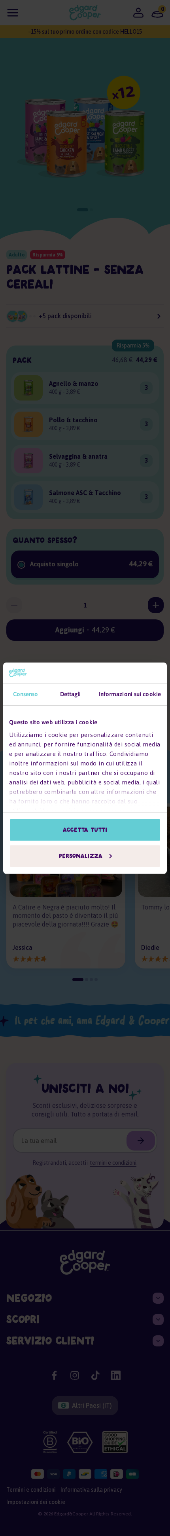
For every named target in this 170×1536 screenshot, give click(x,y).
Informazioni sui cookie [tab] (130, 694)
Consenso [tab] (25, 694)
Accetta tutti (85, 830)
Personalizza (80, 856)
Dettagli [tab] (70, 694)
